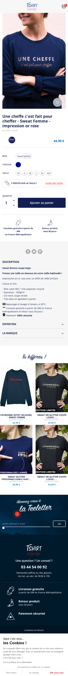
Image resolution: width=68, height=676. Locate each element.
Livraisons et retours (34, 630)
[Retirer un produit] (13, 205)
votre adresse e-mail (13, 524)
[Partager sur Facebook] (28, 251)
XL (42, 173)
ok (59, 524)
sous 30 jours (29, 603)
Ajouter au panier (42, 203)
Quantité (7, 196)
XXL (49, 173)
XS (18, 173)
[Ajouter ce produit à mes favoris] (57, 102)
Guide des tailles (54, 183)
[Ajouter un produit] (13, 200)
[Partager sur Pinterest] (40, 251)
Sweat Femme (23, 156)
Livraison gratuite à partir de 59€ (18, 231)
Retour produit (50, 230)
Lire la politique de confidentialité (17, 662)
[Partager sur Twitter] (34, 251)
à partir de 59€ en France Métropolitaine (40, 590)
